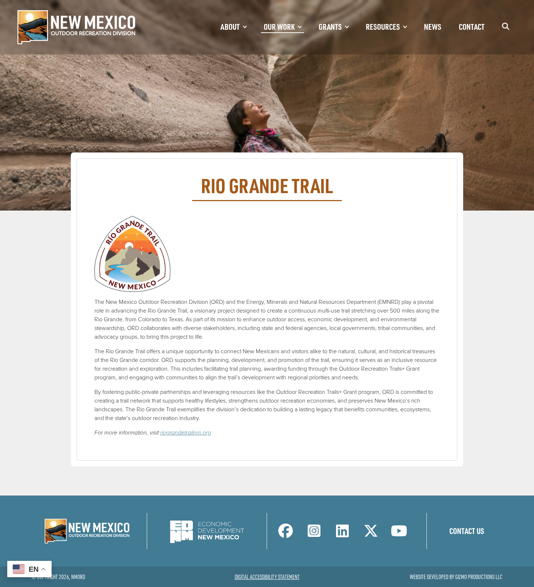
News (432, 26)
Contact (472, 26)
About (230, 26)
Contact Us (466, 531)
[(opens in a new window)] (207, 530)
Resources (383, 26)
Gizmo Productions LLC (478, 576)
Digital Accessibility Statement (267, 576)
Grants (330, 26)
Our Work (279, 26)
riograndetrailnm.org (185, 432)
